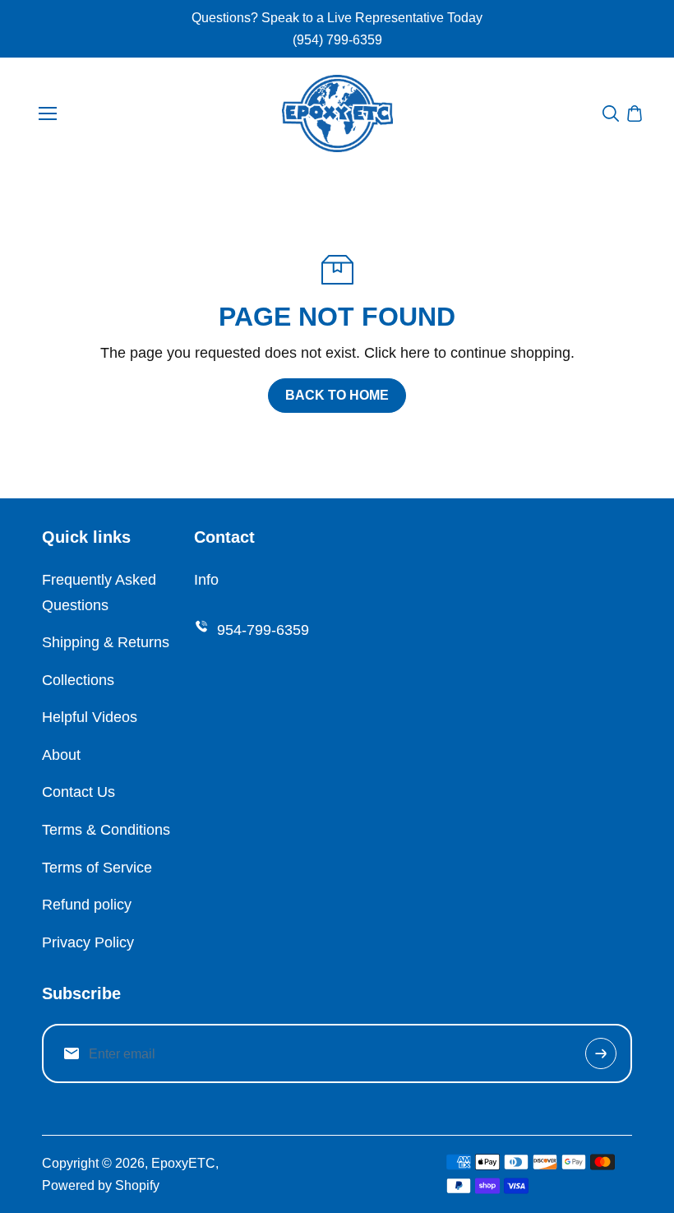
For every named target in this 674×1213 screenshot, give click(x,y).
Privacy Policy (88, 942)
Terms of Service (97, 867)
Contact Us (78, 792)
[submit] (600, 1053)
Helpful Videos (89, 717)
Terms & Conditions (106, 830)
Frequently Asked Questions (99, 592)
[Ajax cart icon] (634, 113)
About (61, 755)
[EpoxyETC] (337, 113)
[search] (611, 113)
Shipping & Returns (105, 642)
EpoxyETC (183, 1163)
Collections (78, 680)
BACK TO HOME (337, 395)
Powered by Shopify (100, 1185)
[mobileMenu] (48, 113)
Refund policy (87, 904)
